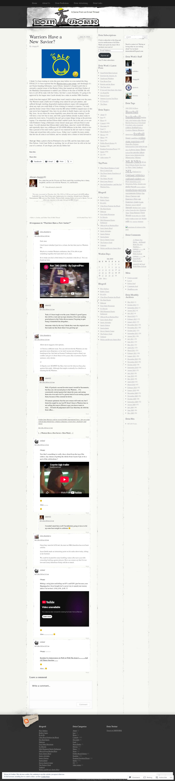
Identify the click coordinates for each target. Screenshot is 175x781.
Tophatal (103, 245)
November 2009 (132, 396)
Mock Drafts (104, 132)
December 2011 (132, 325)
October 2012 (131, 305)
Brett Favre (134, 123)
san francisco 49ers (133, 197)
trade (143, 215)
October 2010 (131, 364)
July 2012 (130, 313)
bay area (41, 196)
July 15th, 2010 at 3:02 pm (42, 540)
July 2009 (130, 407)
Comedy (103, 123)
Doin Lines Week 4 (106, 181)
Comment (83, 704)
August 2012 (131, 310)
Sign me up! (105, 55)
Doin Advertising (81, 3)
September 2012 (132, 307)
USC (140, 218)
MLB (129, 161)
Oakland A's (137, 171)
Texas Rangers (135, 212)
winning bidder (69, 198)
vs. (131, 221)
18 (119, 270)
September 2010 (132, 367)
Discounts (103, 126)
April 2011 (130, 347)
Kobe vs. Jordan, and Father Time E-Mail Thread (44, 217)
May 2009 (130, 413)
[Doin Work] (87, 17)
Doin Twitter (112, 726)
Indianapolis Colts (132, 146)
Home (34, 3)
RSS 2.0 (73, 200)
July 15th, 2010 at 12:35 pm (47, 382)
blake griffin (129, 120)
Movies (102, 134)
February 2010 (132, 387)
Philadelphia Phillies (131, 184)
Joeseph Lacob (78, 196)
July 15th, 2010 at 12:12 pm (47, 309)
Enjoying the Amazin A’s (108, 75)
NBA (40, 198)
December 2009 (132, 393)
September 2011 (132, 333)
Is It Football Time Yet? (84, 217)
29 (109, 275)
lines (143, 149)
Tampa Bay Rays (134, 210)
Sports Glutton (105, 234)
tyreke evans (134, 218)
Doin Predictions (62, 3)
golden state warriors (135, 139)
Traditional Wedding (107, 78)
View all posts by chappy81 (53, 187)
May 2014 (130, 302)
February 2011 (132, 353)
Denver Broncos (138, 130)
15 (109, 270)
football (139, 133)
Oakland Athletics (135, 175)
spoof (138, 204)
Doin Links (97, 3)
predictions (132, 190)
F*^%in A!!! (104, 101)
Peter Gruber (51, 198)
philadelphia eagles (135, 182)
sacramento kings (133, 193)
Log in (129, 280)
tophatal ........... (138, 249)
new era (44, 198)
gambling (134, 138)
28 (106, 275)
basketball (35, 196)
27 (103, 275)
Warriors (43, 586)
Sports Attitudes (105, 231)
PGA (127, 181)
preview (142, 190)
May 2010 (130, 379)
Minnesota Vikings (133, 157)
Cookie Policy (45, 776)
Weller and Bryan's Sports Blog (110, 248)
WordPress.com (132, 289)
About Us (46, 3)
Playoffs (134, 186)
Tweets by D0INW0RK (114, 730)
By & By (103, 203)
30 (112, 275)
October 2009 (131, 399)
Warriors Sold (60, 198)
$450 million (85, 194)
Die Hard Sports (105, 209)
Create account (132, 278)
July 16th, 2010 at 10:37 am (42, 646)
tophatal (42, 440)
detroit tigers (129, 134)
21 (106, 273)
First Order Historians (107, 214)
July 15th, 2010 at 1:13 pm (45, 428)
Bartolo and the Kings (107, 84)
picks (128, 186)
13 (103, 270)
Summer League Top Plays (109, 98)
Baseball (132, 111)
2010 (131, 108)
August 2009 (131, 404)
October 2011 (131, 330)
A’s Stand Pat (104, 93)
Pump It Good (104, 95)
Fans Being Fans (105, 81)
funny (128, 137)
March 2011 (131, 350)
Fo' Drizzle (104, 217)
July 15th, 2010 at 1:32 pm (42, 445)
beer (101, 117)
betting (143, 117)
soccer (134, 205)
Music (102, 137)
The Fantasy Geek (106, 242)
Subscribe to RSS (30, 721)
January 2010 (131, 390)
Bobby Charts (104, 200)
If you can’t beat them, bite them (110, 90)
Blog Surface (104, 197)
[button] (61, 63)
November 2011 (132, 327)
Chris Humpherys (45, 232)
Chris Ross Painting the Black (110, 206)
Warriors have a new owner (66, 83)
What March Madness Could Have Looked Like (109, 169)
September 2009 (132, 402)
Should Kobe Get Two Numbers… (139, 244)
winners (140, 221)
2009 (127, 108)
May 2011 (130, 345)
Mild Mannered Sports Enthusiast (50, 749)
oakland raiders (134, 178)
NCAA (144, 162)
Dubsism (103, 211)
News (102, 140)
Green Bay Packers (132, 144)
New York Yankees (135, 167)
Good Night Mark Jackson (108, 73)
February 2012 (132, 319)
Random (103, 146)
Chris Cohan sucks (50, 196)
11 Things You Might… (137, 241)
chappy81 (35, 46)
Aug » (105, 278)
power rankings (141, 187)
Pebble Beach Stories (107, 143)
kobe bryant (143, 146)
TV (101, 154)
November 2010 (132, 362)
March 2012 (131, 316)
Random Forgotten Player (108, 149)
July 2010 (130, 373)
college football (132, 127)
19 (99, 273)
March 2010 (131, 384)
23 (112, 273)
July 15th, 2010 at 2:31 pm (47, 521)
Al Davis (135, 108)
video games (104, 157)
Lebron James (134, 149)
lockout (128, 153)
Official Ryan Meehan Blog (109, 225)
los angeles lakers (137, 152)
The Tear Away (105, 87)
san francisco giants (133, 200)
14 (106, 270)
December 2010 (132, 359)
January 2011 (131, 356)
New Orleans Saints (132, 165)
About (102, 114)
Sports (84, 198)
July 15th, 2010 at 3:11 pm (42, 574)
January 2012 (131, 322)
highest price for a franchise (64, 196)
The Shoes (103, 104)
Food (102, 129)
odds (143, 179)
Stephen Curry (137, 208)
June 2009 (130, 410)
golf (142, 141)
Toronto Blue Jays (136, 216)
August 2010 (131, 370)
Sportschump (104, 237)
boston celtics (137, 120)
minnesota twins (139, 155)
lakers (127, 150)
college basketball (137, 125)
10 (116, 267)
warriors (135, 221)
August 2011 (131, 336)
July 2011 (130, 339)
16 (112, 270)
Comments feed (132, 286)
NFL (129, 171)
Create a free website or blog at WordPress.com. (92, 779)
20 (103, 273)
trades (127, 218)
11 (119, 267)
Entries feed (131, 283)
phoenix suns (142, 184)
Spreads (129, 207)
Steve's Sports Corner (107, 239)
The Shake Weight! (106, 178)
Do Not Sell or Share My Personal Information (124, 779)
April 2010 (130, 382)
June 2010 (130, 376)
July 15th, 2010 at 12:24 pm (42, 339)
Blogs (102, 120)
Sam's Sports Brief (106, 228)
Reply (87, 301)
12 (99, 270)
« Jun (100, 278)
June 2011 (130, 342)
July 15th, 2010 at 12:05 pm (42, 236)
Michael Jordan (130, 155)
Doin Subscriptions (107, 35)
